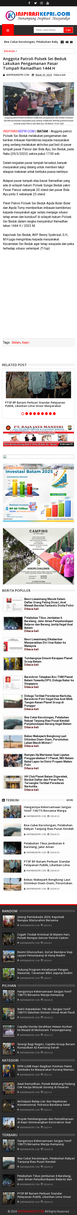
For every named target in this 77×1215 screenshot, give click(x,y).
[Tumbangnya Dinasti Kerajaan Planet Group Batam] (13, 663)
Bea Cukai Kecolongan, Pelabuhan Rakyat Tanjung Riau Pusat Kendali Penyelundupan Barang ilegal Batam (47, 722)
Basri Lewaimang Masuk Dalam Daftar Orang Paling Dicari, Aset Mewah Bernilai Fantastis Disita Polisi (49, 603)
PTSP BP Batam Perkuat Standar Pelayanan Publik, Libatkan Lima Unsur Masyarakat (35, 404)
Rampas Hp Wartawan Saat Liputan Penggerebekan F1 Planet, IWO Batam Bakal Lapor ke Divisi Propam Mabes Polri (49, 761)
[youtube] (48, 3)
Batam (16, 342)
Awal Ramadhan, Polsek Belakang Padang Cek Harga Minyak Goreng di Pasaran (46, 1085)
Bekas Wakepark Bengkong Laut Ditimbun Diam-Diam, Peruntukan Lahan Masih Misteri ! (46, 741)
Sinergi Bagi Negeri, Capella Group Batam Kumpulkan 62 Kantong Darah (46, 1045)
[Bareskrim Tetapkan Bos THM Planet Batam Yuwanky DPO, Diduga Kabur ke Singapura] (13, 682)
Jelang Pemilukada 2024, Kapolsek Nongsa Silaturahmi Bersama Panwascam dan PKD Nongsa (40, 920)
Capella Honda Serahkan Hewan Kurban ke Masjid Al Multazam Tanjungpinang (44, 1028)
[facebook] (29, 3)
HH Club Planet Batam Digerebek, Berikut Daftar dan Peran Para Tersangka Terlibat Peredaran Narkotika (46, 783)
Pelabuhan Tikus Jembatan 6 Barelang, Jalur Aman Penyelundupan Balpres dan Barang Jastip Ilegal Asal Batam (48, 624)
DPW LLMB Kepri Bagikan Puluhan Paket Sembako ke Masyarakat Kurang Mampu (45, 1067)
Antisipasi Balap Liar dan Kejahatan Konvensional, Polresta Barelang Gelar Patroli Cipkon (43, 1104)
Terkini (12, 800)
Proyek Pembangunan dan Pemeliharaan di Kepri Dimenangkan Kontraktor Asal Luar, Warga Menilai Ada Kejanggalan (45, 1122)
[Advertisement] (38, 297)
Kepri (25, 342)
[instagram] (41, 3)
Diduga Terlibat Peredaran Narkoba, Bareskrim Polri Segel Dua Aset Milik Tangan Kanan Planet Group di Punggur (48, 702)
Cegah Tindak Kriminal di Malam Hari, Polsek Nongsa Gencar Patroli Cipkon (43, 936)
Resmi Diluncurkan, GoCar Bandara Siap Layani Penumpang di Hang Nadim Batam (44, 955)
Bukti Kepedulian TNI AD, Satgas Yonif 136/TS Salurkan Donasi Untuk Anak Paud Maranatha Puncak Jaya (46, 1012)
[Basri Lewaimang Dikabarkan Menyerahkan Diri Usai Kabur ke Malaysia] (13, 644)
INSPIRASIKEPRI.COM (31, 1211)
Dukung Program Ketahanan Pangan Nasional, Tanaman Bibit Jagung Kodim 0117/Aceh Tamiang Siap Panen (44, 973)
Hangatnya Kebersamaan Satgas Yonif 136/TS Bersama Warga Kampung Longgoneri (47, 810)
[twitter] (35, 3)
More (70, 800)
